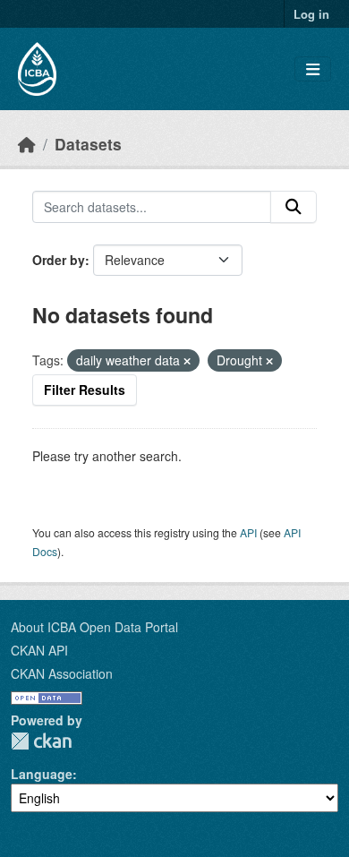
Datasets (88, 144)
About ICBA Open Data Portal (94, 627)
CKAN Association (62, 673)
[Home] (27, 144)
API (248, 532)
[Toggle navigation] (312, 69)
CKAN (41, 741)
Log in (311, 13)
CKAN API (39, 650)
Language (41, 774)
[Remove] (187, 361)
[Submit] (293, 207)
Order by (58, 260)
